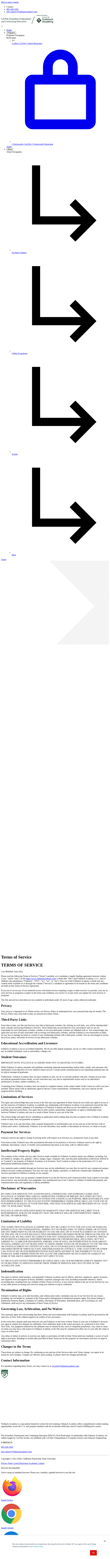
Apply (9, 146)
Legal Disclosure (21, 1463)
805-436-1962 (12, 9)
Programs (11, 33)
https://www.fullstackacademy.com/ (41, 978)
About (10, 149)
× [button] (104, 1540)
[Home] (27, 23)
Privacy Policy (38, 1546)
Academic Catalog (36, 1463)
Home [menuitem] (9, 30)
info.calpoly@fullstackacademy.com (21, 12)
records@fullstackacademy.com (65, 1366)
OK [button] (93, 1553)
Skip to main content (10, 2)
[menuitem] (60, 42)
